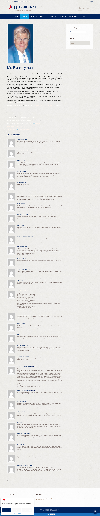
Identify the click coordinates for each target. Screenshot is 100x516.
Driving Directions (21, 126)
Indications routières (12, 126)
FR (95, 511)
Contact (83, 16)
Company (52, 16)
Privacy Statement (17, 513)
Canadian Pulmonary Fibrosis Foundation (44, 105)
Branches (62, 16)
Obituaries (24, 16)
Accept (7, 510)
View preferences (27, 510)
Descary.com (54, 510)
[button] (31, 500)
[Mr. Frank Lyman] (20, 43)
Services (33, 16)
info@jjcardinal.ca (36, 123)
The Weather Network (26, 129)
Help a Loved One (73, 16)
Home (16, 16)
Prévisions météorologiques (13, 129)
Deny (17, 510)
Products (42, 16)
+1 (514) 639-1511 (40, 499)
